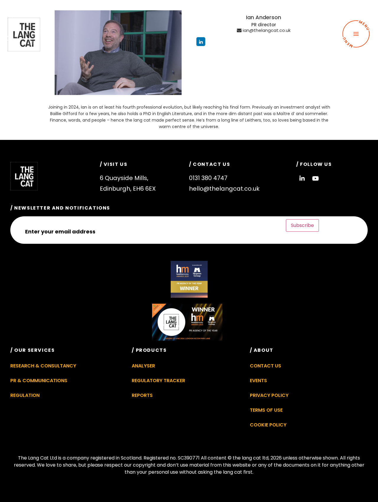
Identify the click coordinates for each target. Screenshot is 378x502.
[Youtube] (315, 178)
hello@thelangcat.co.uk (224, 188)
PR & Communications (38, 380)
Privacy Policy (269, 395)
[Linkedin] (302, 178)
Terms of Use (266, 410)
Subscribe (302, 225)
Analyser (143, 365)
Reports (142, 395)
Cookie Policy (268, 424)
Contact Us (265, 365)
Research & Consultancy (43, 365)
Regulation (25, 395)
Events (258, 380)
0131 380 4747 (208, 178)
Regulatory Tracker (158, 380)
